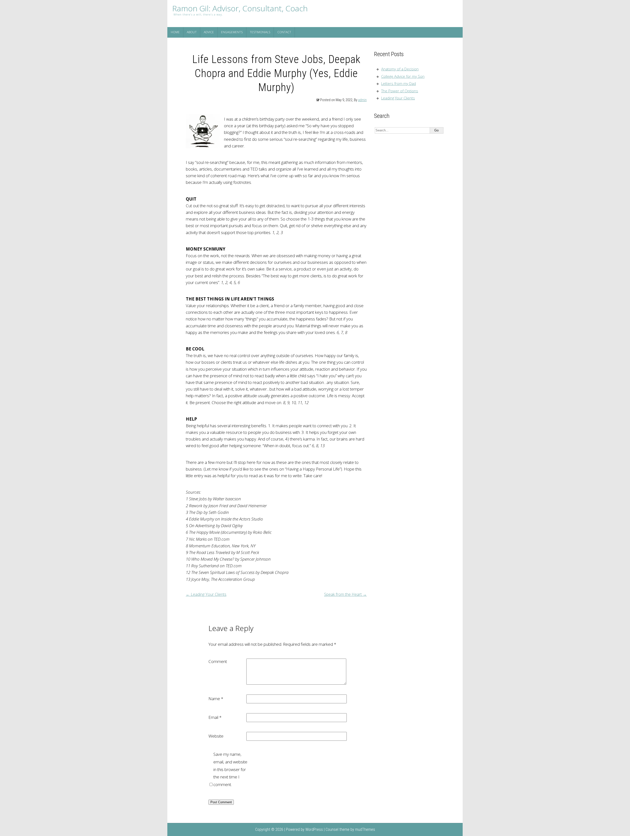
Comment (217, 661)
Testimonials (260, 32)
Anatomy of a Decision (400, 68)
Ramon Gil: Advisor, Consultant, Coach (240, 8)
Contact (284, 32)
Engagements (232, 32)
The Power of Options (399, 90)
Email (214, 717)
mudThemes (365, 829)
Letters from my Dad (398, 83)
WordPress (314, 829)
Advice (209, 32)
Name (215, 698)
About (192, 32)
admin (362, 100)
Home (175, 32)
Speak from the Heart (345, 594)
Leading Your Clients (206, 594)
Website (215, 736)
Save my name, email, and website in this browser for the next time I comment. (230, 769)
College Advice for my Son (403, 76)
